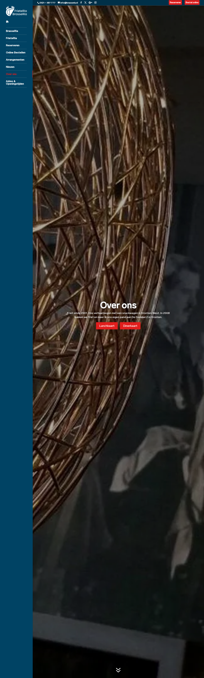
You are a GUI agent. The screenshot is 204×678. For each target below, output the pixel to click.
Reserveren (12, 45)
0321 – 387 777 (47, 2)
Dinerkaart (130, 326)
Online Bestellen (15, 52)
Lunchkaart (107, 326)
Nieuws (10, 66)
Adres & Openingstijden (15, 82)
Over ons (11, 74)
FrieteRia (11, 38)
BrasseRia (12, 30)
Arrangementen (15, 59)
